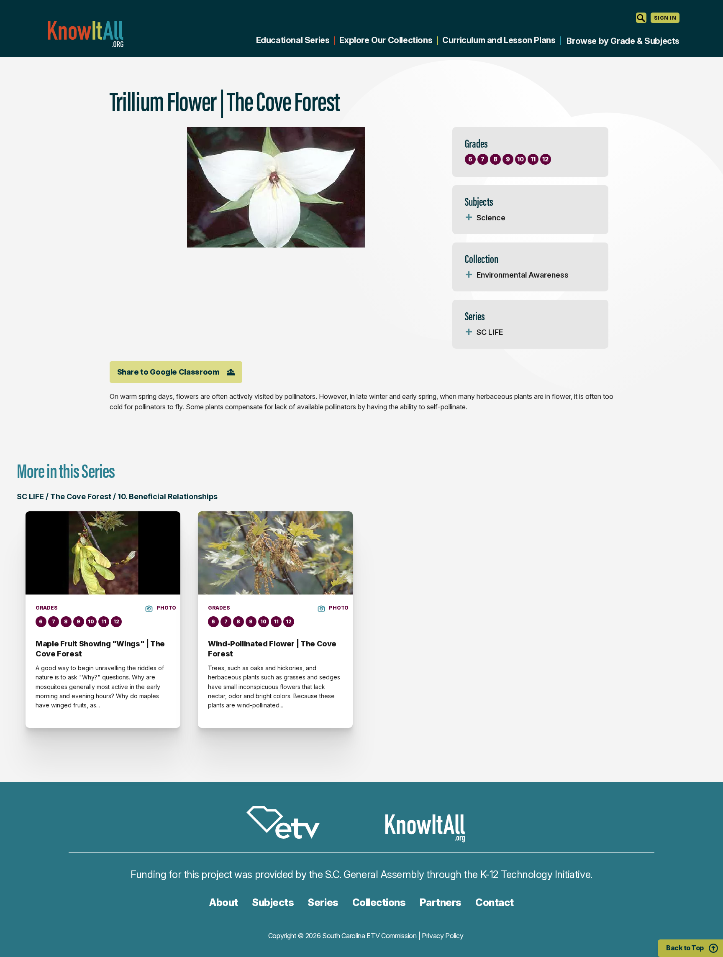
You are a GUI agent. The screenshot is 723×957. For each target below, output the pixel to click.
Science (491, 217)
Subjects (273, 902)
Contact (494, 902)
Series (323, 902)
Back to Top (685, 948)
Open (469, 218)
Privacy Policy (443, 935)
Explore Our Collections (385, 40)
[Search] (641, 18)
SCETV (287, 824)
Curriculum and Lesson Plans (498, 40)
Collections (379, 902)
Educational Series (293, 40)
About (223, 902)
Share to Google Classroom (168, 371)
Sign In (665, 18)
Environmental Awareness (523, 275)
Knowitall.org (85, 34)
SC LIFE (490, 332)
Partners (440, 902)
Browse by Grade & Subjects (623, 41)
